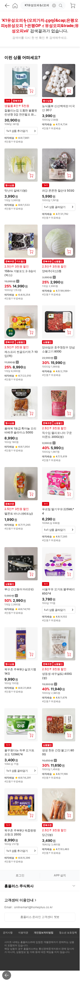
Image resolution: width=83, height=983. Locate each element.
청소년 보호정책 (68, 932)
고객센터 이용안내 (19, 900)
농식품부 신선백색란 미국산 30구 (58, 108)
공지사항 (8, 932)
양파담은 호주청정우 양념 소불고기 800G (58, 349)
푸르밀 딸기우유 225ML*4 (58, 511)
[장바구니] (72, 5)
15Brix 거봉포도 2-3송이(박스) (20, 273)
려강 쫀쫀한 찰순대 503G (58, 190)
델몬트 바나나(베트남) (18, 513)
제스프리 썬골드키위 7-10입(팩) (21, 354)
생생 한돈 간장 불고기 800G (58, 752)
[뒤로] (7, 5)
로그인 (20, 875)
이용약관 (23, 932)
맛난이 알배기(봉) (15, 190)
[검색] (61, 6)
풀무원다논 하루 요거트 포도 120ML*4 (19, 752)
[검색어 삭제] (54, 6)
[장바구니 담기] (31, 91)
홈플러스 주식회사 (19, 886)
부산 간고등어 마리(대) (19, 589)
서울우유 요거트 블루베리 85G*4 (58, 591)
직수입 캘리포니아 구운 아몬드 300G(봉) (57, 435)
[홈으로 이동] (15, 5)
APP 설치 (60, 875)
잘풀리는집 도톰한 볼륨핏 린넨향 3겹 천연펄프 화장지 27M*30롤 (20, 112)
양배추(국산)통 (51, 271)
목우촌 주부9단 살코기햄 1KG (20, 671)
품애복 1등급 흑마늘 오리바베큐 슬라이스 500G (20, 430)
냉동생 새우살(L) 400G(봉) (57, 675)
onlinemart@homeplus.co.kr (33, 907)
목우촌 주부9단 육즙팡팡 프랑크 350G (20, 832)
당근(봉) (47, 835)
